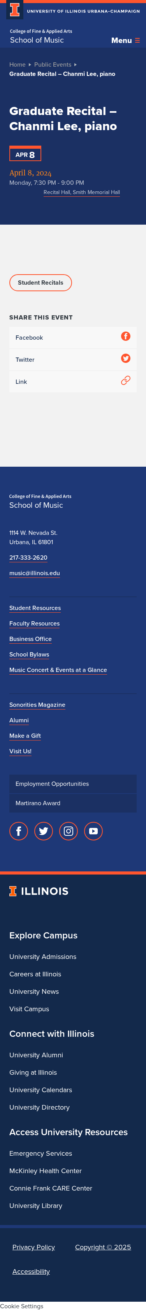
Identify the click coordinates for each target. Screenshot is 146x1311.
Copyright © (103, 1247)
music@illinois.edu (34, 573)
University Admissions (42, 957)
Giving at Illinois (33, 1072)
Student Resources (35, 607)
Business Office (30, 638)
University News (34, 991)
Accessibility (31, 1271)
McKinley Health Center (45, 1171)
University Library (35, 1206)
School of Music (37, 40)
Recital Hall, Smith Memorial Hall (82, 192)
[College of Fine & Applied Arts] (41, 31)
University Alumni (36, 1055)
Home (17, 64)
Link (21, 381)
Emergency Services (40, 1153)
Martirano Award (38, 803)
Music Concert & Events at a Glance (58, 669)
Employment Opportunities (52, 783)
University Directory (39, 1107)
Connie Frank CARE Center (50, 1188)
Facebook (29, 337)
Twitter (25, 359)
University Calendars (40, 1090)
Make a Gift (25, 735)
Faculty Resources (34, 623)
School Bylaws (29, 654)
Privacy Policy (33, 1247)
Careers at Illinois (35, 974)
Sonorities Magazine (37, 704)
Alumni (19, 720)
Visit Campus (29, 1009)
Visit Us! (20, 751)
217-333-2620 (28, 557)
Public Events (52, 64)
